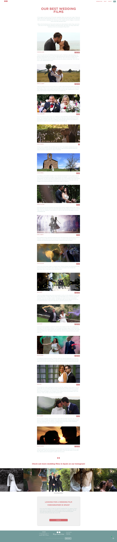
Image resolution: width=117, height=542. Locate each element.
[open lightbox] (58, 41)
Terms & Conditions (69, 532)
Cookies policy (68, 534)
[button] (105, 1)
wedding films (99, 1)
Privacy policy (68, 533)
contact (110, 1)
